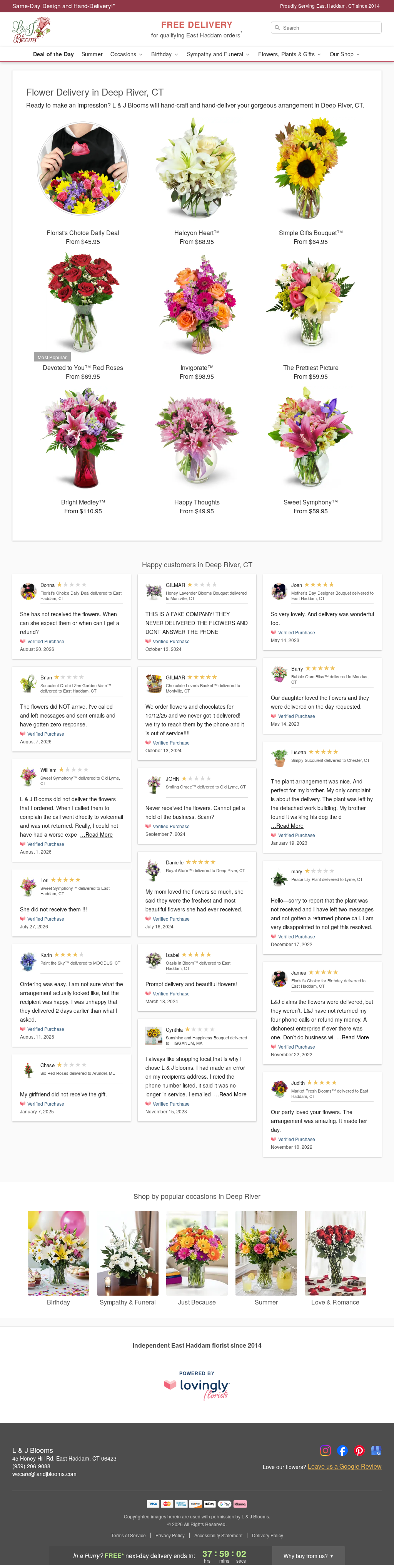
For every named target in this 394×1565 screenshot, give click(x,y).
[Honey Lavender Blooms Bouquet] (153, 592)
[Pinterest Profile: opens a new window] (359, 1450)
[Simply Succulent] (279, 758)
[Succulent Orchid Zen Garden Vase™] (28, 683)
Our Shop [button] (342, 54)
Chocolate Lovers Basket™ (191, 685)
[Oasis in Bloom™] (153, 961)
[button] (373, 1532)
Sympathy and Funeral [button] (216, 54)
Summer (92, 54)
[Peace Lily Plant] (279, 877)
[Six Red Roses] (28, 1070)
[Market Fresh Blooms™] (279, 1089)
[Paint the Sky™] (28, 962)
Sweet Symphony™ (58, 778)
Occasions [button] (124, 54)
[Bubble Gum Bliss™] (279, 674)
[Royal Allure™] (153, 870)
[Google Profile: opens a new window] (376, 1450)
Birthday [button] (162, 54)
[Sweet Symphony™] (28, 777)
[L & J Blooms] (67, 29)
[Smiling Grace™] (153, 785)
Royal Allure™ (179, 870)
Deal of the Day (53, 54)
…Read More (96, 834)
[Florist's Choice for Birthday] (279, 979)
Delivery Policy (267, 1535)
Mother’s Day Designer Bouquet (321, 593)
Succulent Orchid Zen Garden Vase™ (75, 685)
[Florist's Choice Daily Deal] (28, 591)
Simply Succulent (307, 760)
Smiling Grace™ (181, 786)
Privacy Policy (170, 1535)
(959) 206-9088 (31, 1466)
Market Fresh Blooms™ (313, 1091)
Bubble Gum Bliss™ (310, 676)
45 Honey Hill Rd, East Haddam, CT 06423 (64, 1458)
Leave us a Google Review (345, 1466)
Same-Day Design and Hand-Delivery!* (63, 6)
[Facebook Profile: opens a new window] (342, 1450)
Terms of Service (128, 1535)
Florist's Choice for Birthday (317, 980)
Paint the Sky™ (54, 963)
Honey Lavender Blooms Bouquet (197, 593)
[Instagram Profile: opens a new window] (325, 1450)
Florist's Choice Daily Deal (64, 593)
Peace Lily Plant (306, 879)
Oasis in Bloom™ (182, 963)
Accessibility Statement (218, 1535)
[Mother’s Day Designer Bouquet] (279, 591)
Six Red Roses (54, 1073)
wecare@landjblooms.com (44, 1474)
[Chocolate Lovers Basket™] (153, 683)
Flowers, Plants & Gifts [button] (287, 54)
